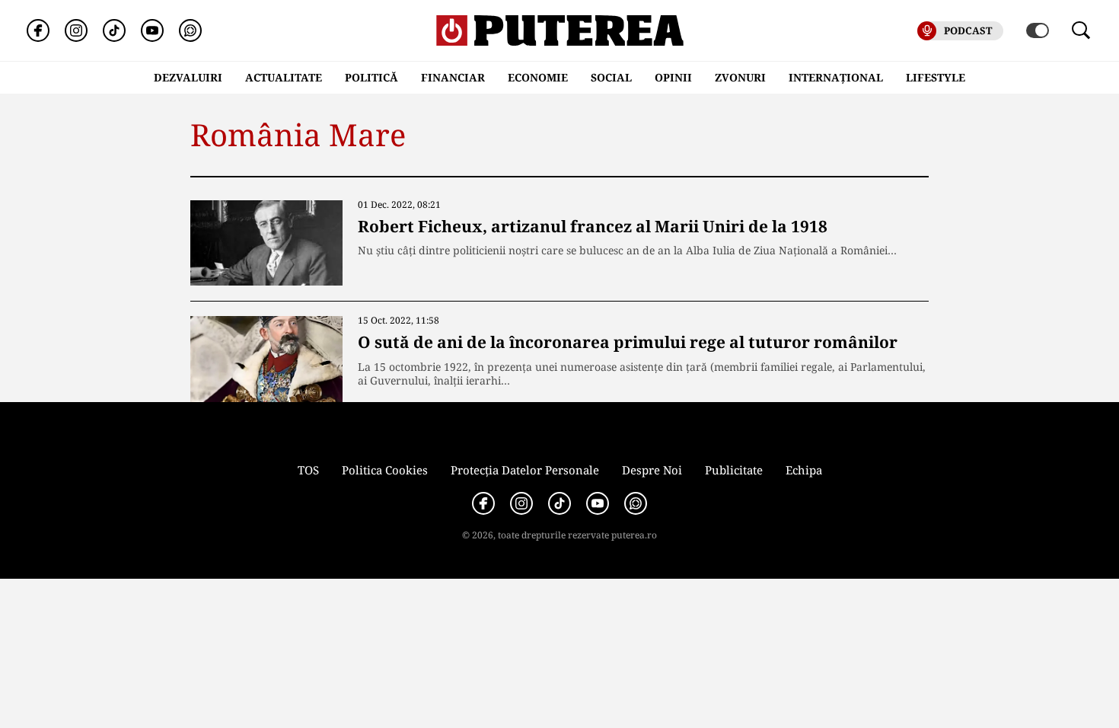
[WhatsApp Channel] (190, 30)
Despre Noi (652, 470)
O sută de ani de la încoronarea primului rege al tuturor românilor (627, 342)
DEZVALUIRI (188, 77)
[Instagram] (76, 30)
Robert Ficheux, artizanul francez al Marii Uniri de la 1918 (592, 226)
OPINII (673, 77)
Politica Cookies (385, 470)
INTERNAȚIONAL (836, 77)
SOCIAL (611, 77)
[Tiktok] (114, 30)
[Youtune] (152, 30)
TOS (308, 470)
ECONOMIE (538, 77)
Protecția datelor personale (525, 470)
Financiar (453, 77)
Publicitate (734, 470)
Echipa (804, 470)
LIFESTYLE (935, 77)
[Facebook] (38, 30)
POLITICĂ (371, 77)
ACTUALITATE (283, 77)
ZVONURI (740, 77)
